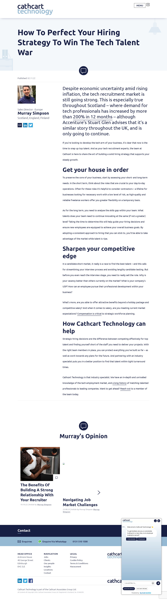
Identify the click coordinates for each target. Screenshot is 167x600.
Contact (47, 573)
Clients (47, 560)
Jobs (46, 557)
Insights (47, 566)
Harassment (75, 566)
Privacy (73, 557)
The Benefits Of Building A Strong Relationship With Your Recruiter (37, 492)
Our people (49, 563)
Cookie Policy (76, 560)
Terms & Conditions (79, 563)
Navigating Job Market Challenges (80, 502)
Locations (48, 569)
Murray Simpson (44, 504)
